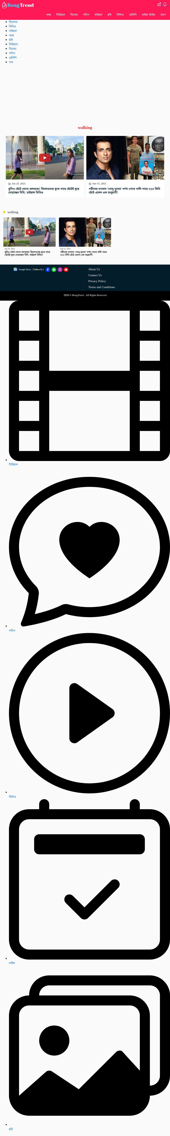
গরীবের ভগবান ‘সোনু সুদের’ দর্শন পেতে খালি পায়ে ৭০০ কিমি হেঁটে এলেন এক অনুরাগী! (124, 191)
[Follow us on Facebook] (47, 269)
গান (11, 62)
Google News (25, 269)
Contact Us (95, 275)
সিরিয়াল (60, 14)
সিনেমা (74, 14)
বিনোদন (13, 22)
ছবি (109, 14)
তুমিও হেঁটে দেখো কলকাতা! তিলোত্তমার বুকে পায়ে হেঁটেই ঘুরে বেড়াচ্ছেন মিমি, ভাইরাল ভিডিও (43, 191)
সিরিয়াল (13, 464)
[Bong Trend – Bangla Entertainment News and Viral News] (18, 5)
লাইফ (12, 963)
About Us (94, 269)
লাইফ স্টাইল (148, 14)
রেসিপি (133, 14)
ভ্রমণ (163, 14)
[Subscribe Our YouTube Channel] (66, 269)
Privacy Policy (97, 281)
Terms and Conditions (101, 287)
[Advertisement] (85, 92)
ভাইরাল (98, 14)
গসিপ (86, 14)
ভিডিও (120, 14)
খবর (48, 14)
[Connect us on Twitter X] (59, 269)
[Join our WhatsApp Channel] (53, 269)
